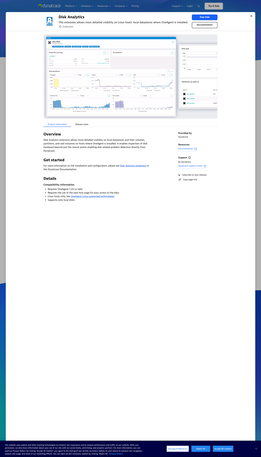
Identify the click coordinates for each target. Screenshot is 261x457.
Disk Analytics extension (133, 165)
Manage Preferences (177, 448)
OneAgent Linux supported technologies (92, 196)
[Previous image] (46, 77)
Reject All (200, 448)
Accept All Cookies (223, 448)
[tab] (57, 124)
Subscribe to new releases (194, 175)
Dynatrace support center (190, 166)
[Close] (251, 15)
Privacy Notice (116, 454)
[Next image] (214, 77)
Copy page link (190, 179)
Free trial (204, 17)
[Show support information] (189, 157)
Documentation (205, 25)
